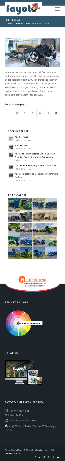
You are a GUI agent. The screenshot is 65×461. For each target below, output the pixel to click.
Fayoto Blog (29, 23)
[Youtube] (53, 457)
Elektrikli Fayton (14, 20)
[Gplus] (49, 457)
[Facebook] (35, 457)
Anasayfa (19, 23)
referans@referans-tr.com (23, 420)
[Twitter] (39, 457)
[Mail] (58, 457)
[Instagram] (44, 457)
